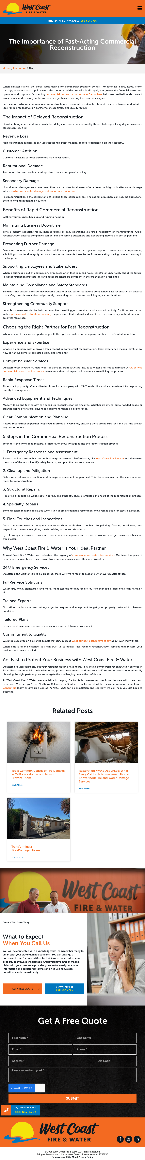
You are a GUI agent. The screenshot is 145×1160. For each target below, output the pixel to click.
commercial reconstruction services (93, 555)
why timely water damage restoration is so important (44, 191)
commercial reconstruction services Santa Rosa (74, 94)
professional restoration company (31, 314)
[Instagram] (128, 1139)
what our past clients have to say (91, 640)
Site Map (72, 1157)
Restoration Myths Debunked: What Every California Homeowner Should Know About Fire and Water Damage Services (104, 776)
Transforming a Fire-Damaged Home (25, 848)
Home (6, 68)
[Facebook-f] (120, 1139)
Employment (59, 1157)
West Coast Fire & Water (110, 458)
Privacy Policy (85, 1157)
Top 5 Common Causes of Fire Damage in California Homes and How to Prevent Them (38, 774)
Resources (19, 68)
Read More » (17, 785)
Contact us (9, 687)
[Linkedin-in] (137, 1139)
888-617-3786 (89, 20)
